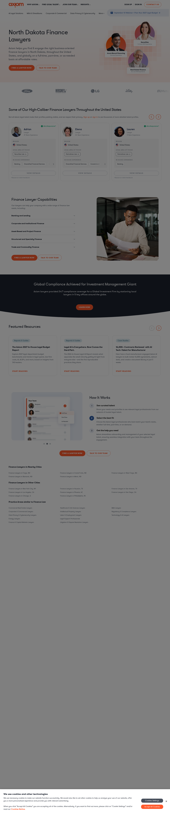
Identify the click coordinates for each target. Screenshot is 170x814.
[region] (85, 801)
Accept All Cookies (152, 806)
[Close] (166, 801)
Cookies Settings (152, 800)
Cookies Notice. (18, 809)
